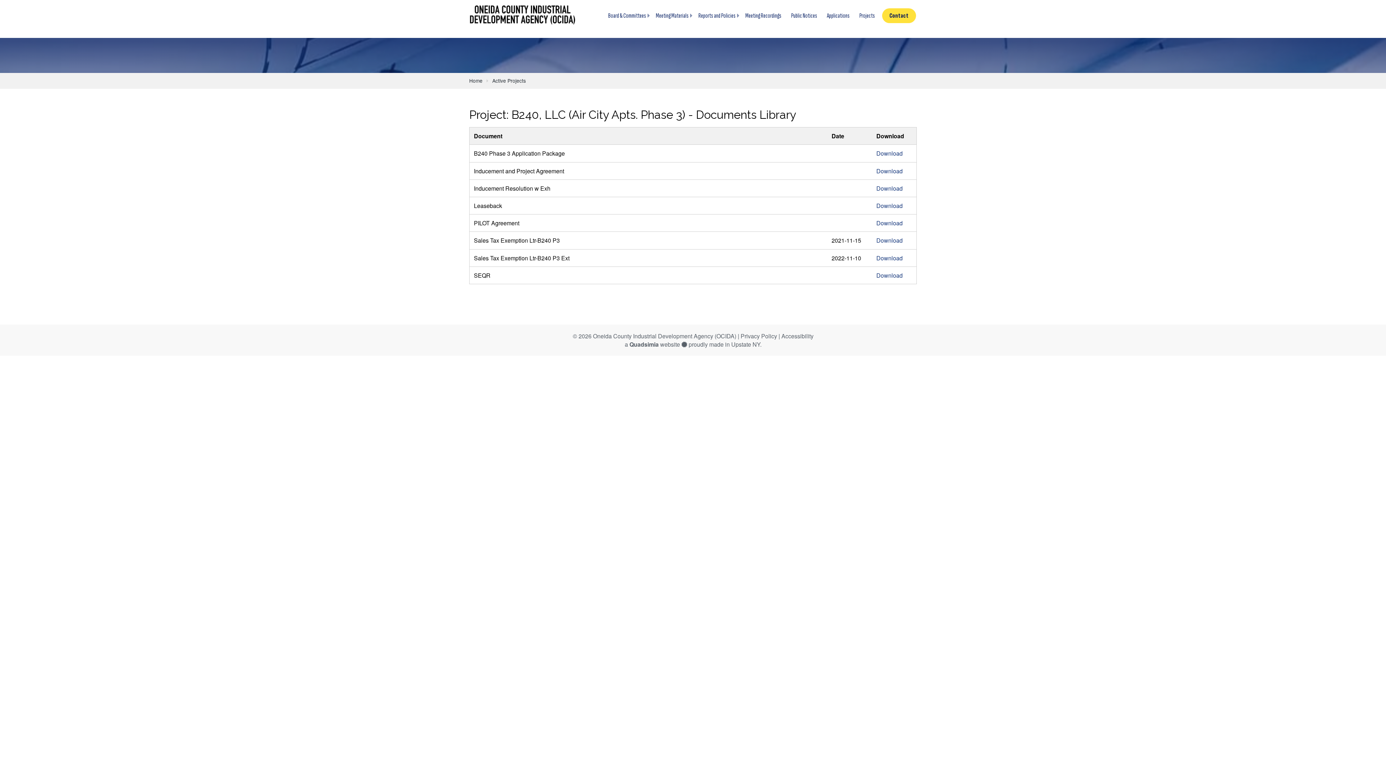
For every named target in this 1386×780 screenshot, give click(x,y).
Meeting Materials (672, 16)
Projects (867, 16)
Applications (838, 16)
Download (889, 153)
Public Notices (804, 16)
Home (476, 80)
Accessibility (797, 336)
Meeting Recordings (763, 16)
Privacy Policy (759, 336)
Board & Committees (627, 16)
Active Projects (509, 80)
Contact (898, 16)
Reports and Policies (717, 16)
